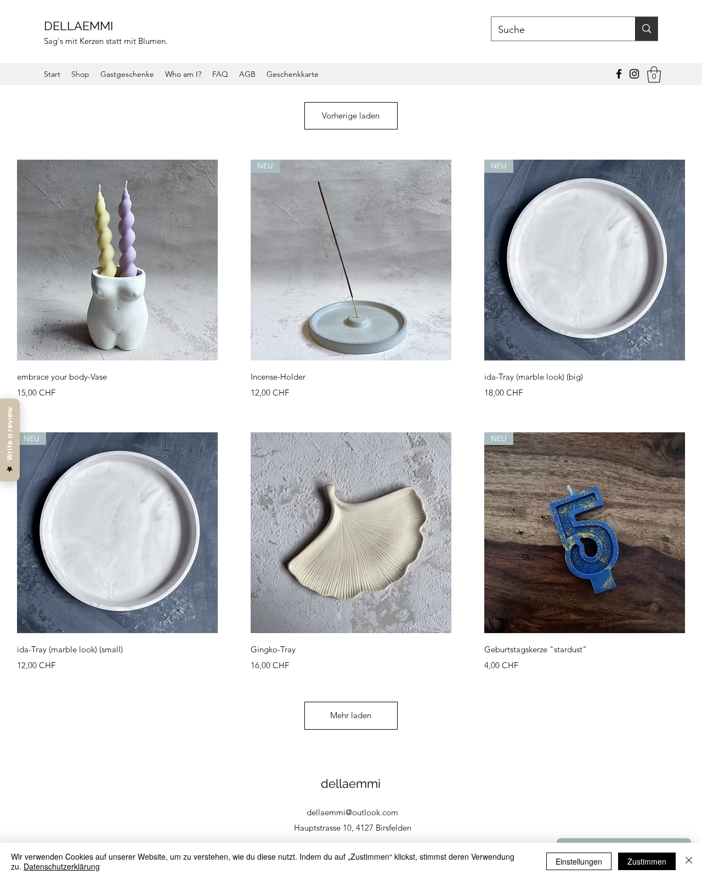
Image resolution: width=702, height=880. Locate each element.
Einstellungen (579, 861)
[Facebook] (619, 73)
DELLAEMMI (80, 26)
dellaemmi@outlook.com (352, 812)
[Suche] (646, 29)
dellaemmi (352, 783)
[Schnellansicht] (117, 260)
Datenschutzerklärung (62, 866)
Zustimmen (646, 861)
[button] (654, 74)
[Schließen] (688, 861)
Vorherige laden (351, 115)
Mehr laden (350, 715)
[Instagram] (634, 73)
